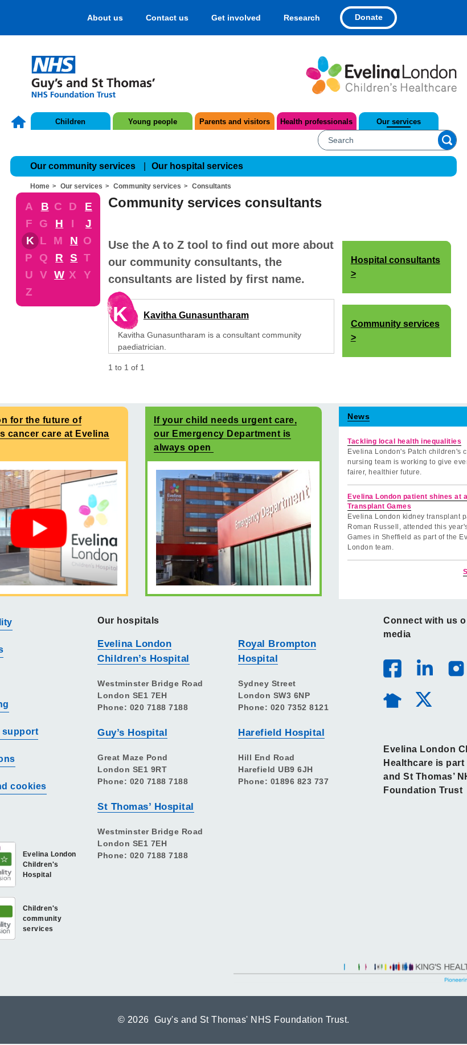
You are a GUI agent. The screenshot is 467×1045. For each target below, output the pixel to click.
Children (70, 121)
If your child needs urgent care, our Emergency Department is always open (225, 433)
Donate (369, 17)
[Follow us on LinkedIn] (424, 668)
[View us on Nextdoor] (391, 698)
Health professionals (316, 121)
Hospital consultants (395, 260)
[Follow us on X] (423, 698)
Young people (152, 121)
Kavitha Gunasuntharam (196, 315)
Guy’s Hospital (132, 732)
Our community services (83, 166)
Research (302, 17)
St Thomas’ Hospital (145, 806)
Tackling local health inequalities (404, 441)
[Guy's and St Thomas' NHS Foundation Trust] (85, 75)
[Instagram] (455, 668)
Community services (147, 186)
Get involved (236, 17)
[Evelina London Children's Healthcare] (381, 75)
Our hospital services (197, 166)
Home (19, 122)
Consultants (211, 186)
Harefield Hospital (281, 732)
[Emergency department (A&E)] (233, 527)
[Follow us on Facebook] (392, 668)
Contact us (167, 17)
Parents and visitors (234, 121)
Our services (398, 121)
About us (105, 17)
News (358, 416)
